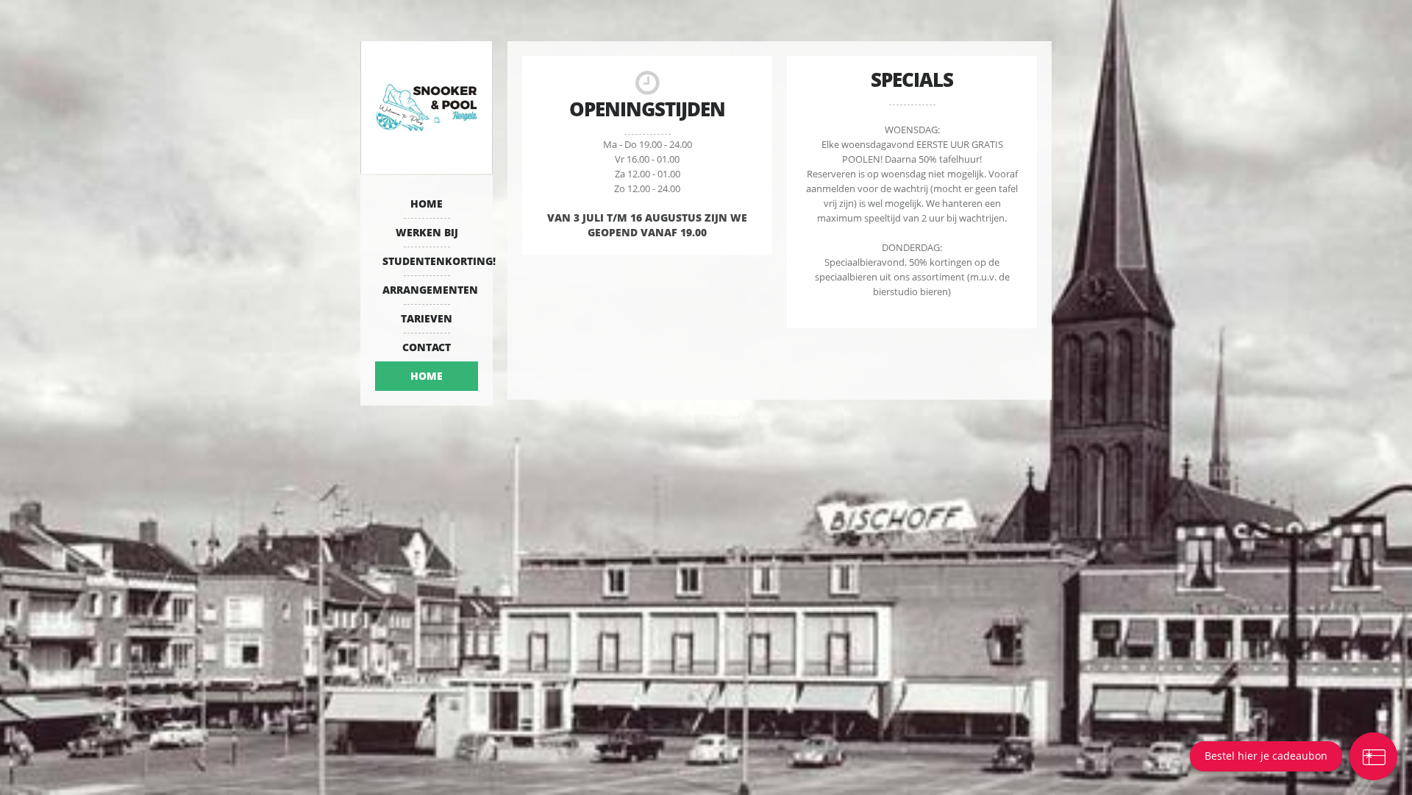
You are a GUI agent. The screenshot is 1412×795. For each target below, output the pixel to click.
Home (426, 204)
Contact (426, 347)
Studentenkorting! (430, 261)
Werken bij (427, 232)
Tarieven (426, 318)
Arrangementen (430, 290)
